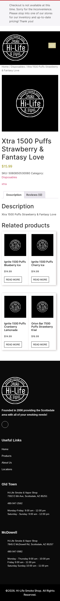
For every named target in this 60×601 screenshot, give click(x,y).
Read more (13, 279)
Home (5, 66)
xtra (4, 184)
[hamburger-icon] (52, 45)
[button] (56, 52)
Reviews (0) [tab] (34, 194)
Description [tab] (14, 194)
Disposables (18, 66)
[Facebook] (5, 424)
